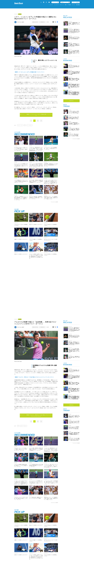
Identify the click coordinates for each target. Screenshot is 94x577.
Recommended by (53, 502)
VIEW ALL (71, 100)
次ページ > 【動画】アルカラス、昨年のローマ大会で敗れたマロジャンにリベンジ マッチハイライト (36, 415)
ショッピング (56, 4)
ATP (24, 125)
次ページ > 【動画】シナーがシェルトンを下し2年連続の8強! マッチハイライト (36, 115)
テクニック (62, 4)
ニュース (51, 4)
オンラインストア (54, 2)
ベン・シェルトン (29, 125)
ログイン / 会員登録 (76, 2)
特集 (65, 4)
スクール (73, 4)
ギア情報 (69, 4)
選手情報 (19, 319)
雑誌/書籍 (78, 4)
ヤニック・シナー (20, 125)
